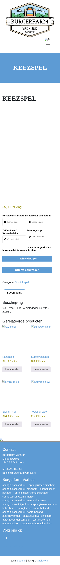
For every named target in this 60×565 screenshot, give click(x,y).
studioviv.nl (42, 560)
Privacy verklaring (12, 546)
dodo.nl (21, 560)
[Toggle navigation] (48, 46)
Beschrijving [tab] (14, 292)
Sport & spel (22, 282)
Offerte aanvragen (27, 270)
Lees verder (12, 369)
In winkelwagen (27, 258)
